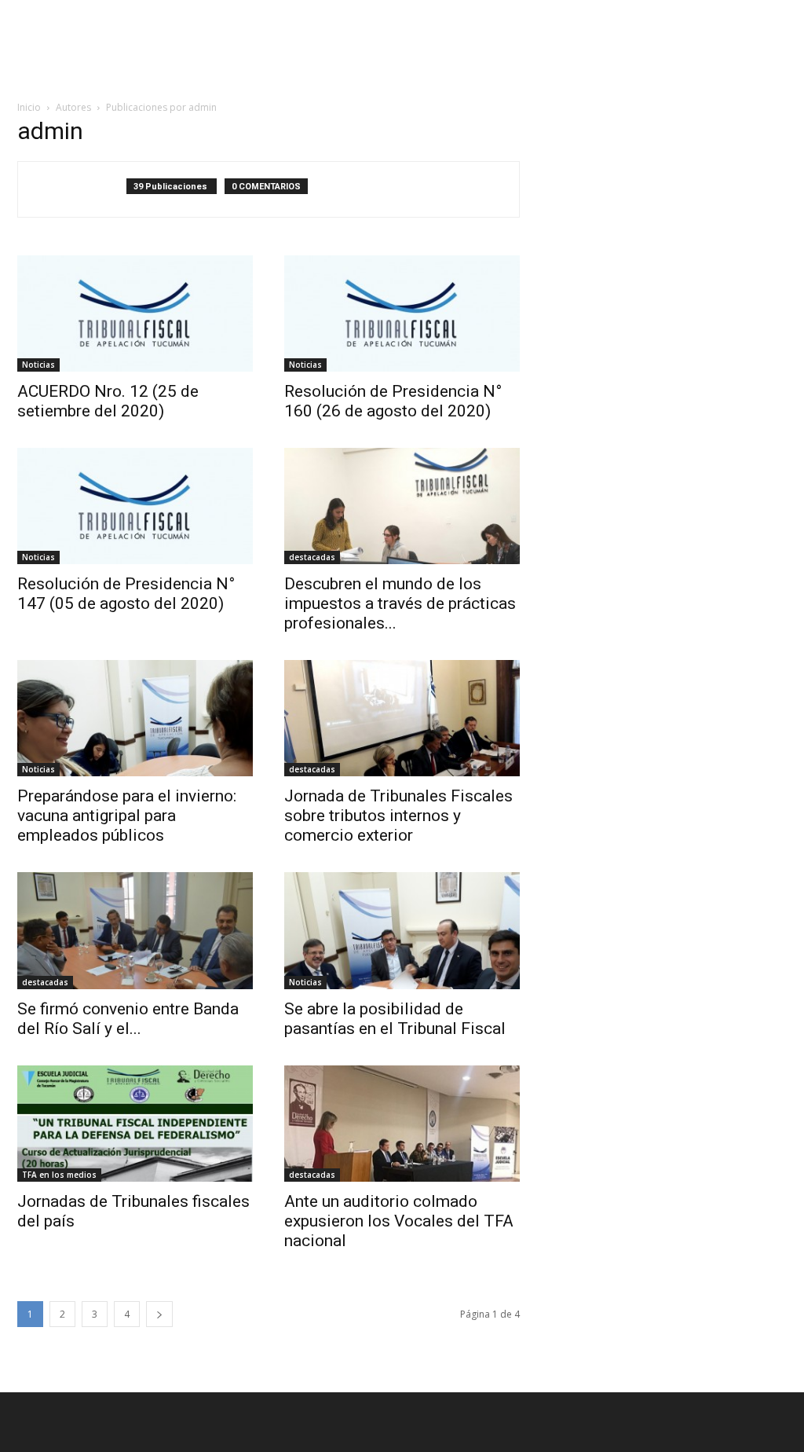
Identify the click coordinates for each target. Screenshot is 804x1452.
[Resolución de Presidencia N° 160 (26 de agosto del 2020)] (402, 313)
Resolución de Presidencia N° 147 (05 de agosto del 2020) (126, 593)
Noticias (38, 364)
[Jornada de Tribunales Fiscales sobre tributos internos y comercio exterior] (402, 718)
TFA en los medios (59, 1174)
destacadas (312, 557)
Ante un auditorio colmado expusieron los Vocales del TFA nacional (398, 1221)
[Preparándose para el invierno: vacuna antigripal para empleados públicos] (135, 718)
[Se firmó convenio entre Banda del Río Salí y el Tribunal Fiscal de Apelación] (135, 930)
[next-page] (159, 1314)
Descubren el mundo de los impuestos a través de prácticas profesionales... (400, 603)
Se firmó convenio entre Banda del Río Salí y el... (128, 1018)
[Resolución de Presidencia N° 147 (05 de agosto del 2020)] (135, 506)
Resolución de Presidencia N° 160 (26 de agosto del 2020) (393, 401)
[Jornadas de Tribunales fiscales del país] (135, 1123)
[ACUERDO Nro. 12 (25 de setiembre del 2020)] (135, 313)
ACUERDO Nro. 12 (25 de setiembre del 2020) (108, 401)
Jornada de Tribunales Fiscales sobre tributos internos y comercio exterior (398, 815)
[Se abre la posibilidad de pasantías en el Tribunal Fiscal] (402, 930)
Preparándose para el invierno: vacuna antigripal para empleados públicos (126, 815)
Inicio (29, 107)
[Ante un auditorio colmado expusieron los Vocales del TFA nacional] (402, 1123)
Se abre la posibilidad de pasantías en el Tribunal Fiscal (395, 1018)
